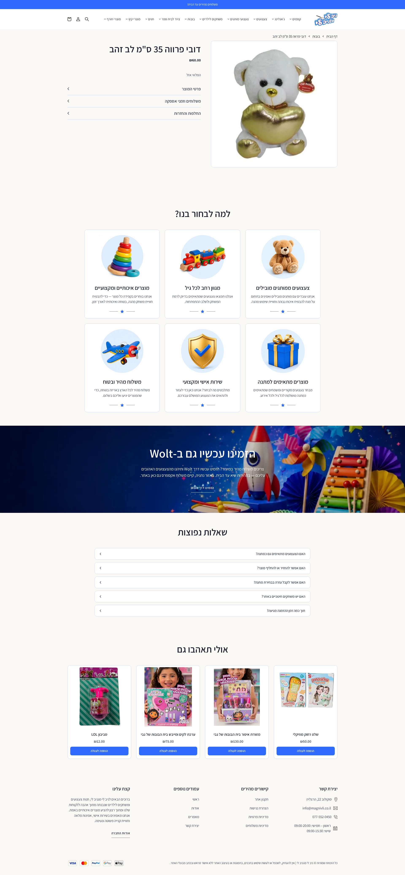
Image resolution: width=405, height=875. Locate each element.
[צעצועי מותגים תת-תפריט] (228, 19)
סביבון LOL (99, 734)
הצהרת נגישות (259, 808)
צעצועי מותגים (239, 19)
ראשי (195, 799)
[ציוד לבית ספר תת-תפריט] (160, 19)
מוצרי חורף (114, 19)
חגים (151, 19)
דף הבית (332, 36)
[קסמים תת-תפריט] (291, 19)
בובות (191, 19)
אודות (195, 808)
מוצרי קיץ (134, 19)
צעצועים (261, 19)
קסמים (296, 19)
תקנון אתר (261, 799)
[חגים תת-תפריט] (146, 19)
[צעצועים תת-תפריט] (254, 19)
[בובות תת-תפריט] (186, 19)
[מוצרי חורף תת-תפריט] (105, 19)
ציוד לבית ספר (171, 19)
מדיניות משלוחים (257, 825)
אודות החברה (120, 833)
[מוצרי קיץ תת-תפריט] (127, 19)
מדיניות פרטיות (258, 816)
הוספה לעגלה (305, 751)
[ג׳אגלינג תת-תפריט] (273, 19)
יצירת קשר (192, 825)
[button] (332, 45)
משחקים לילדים (212, 19)
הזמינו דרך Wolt (202, 488)
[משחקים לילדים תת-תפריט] (200, 19)
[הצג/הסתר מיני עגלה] (69, 19)
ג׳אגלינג (280, 19)
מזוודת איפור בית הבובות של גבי (237, 734)
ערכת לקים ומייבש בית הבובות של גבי (168, 734)
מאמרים (193, 816)
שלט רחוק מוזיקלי (306, 734)
